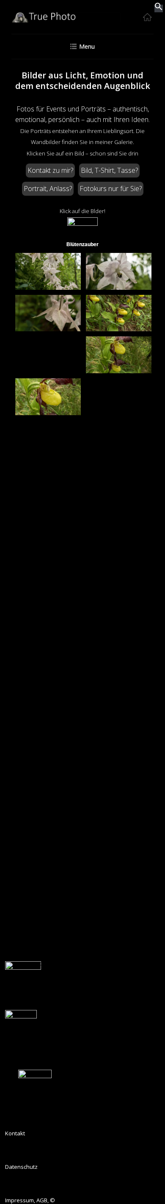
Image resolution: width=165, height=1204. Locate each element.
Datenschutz (21, 1167)
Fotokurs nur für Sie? (111, 188)
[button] (158, 8)
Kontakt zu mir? (50, 170)
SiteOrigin (102, 971)
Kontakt (15, 1133)
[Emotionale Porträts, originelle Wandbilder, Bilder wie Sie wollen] (82, 20)
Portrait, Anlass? (48, 188)
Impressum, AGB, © (30, 1200)
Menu (87, 46)
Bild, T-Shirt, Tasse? (109, 170)
